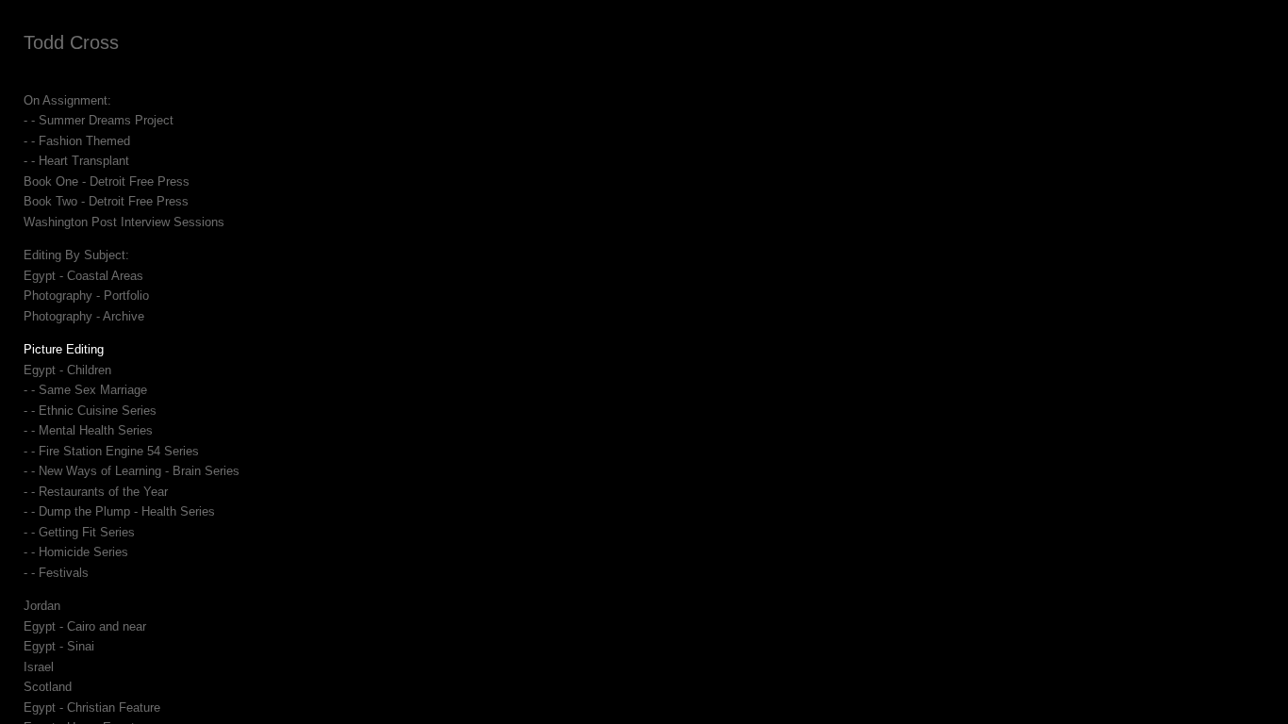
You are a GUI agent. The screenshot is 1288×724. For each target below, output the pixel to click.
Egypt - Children (67, 370)
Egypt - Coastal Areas (83, 276)
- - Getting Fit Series (79, 532)
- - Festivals (56, 573)
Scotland (48, 687)
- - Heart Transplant (76, 161)
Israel (39, 667)
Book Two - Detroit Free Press (106, 201)
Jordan (42, 606)
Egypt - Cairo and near (85, 626)
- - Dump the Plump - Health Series (119, 511)
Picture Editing (64, 349)
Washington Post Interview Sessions (124, 222)
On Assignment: (67, 100)
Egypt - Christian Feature (92, 707)
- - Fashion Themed (77, 141)
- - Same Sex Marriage (85, 390)
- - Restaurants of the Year (96, 492)
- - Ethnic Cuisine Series (90, 410)
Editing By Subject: (76, 255)
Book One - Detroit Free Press (107, 181)
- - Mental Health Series (88, 430)
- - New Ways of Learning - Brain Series (131, 471)
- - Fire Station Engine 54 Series (111, 451)
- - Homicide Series (76, 552)
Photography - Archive (84, 316)
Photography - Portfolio (86, 295)
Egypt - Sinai (59, 646)
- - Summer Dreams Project (98, 120)
